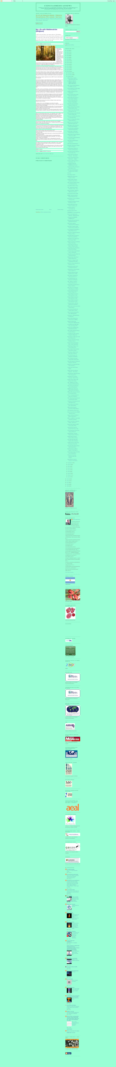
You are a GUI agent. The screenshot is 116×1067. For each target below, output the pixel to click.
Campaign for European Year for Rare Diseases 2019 (73, 202)
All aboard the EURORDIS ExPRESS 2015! (72, 218)
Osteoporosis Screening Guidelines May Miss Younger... (72, 456)
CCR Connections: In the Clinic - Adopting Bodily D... (74, 431)
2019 (68, 62)
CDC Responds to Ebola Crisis (73, 410)
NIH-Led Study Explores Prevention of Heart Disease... (73, 408)
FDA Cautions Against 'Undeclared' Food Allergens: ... (74, 224)
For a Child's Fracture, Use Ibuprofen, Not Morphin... (73, 279)
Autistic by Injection (70, 987)
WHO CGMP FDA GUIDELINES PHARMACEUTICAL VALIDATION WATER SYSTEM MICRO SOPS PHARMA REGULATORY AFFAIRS (73, 948)
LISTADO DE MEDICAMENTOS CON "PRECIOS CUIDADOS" (73, 1013)
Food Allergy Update (71, 174)
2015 (68, 69)
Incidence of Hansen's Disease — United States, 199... (73, 161)
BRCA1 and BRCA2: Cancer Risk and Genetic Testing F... (74, 418)
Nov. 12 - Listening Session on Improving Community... (73, 395)
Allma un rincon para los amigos (73, 1030)
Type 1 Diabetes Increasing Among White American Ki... (73, 359)
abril (69, 471)
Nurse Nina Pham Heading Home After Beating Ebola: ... (73, 446)
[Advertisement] (46, 199)
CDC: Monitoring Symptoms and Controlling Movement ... (74, 398)
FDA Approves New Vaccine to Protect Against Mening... (73, 126)
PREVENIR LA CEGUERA (72, 958)
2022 (68, 57)
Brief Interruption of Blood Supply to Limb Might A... (73, 449)
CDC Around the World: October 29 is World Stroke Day (73, 183)
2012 (68, 480)
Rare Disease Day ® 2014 (72, 210)
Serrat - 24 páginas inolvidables (75, 981)
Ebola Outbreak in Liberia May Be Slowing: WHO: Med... (74, 113)
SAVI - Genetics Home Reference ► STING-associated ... (73, 86)
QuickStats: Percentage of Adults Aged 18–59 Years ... (73, 146)
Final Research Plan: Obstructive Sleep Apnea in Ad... (73, 167)
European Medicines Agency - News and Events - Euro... (73, 297)
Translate (74, 39)
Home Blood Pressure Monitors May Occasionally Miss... (73, 236)
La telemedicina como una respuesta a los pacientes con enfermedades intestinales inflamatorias (75, 935)
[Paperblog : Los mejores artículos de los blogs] (68, 641)
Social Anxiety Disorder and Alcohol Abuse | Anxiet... (73, 309)
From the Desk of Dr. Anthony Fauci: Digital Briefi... (73, 404)
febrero (69, 475)
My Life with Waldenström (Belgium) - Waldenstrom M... (73, 214)
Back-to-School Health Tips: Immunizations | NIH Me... (73, 319)
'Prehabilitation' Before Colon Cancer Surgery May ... (73, 346)
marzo (69, 473)
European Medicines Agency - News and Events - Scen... (73, 294)
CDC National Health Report (73, 143)
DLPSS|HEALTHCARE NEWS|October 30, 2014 (72, 164)
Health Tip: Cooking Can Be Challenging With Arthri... (73, 260)
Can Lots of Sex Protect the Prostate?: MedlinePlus (72, 101)
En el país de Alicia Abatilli (72, 966)
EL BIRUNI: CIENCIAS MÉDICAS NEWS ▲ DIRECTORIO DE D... (72, 82)
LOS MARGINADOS (71, 889)
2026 (68, 50)
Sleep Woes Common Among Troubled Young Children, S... (73, 227)
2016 (68, 67)
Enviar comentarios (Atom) (46, 212)
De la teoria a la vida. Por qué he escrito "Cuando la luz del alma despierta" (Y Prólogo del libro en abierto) (75, 926)
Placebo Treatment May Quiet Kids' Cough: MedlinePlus (73, 343)
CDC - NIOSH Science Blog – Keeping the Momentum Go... (73, 383)
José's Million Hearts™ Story (73, 185)
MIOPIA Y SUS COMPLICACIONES (75, 960)
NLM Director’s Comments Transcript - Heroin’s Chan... (73, 377)
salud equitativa (76, 519)
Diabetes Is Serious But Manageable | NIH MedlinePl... (74, 322)
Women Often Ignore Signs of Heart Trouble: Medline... (73, 98)
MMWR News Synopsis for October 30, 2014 (72, 177)
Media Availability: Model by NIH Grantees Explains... (73, 191)
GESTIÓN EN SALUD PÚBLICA (73, 880)
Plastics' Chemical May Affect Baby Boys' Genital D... (73, 95)
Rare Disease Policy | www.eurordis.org (71, 208)
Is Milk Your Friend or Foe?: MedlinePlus (73, 92)
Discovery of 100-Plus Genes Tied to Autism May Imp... (74, 116)
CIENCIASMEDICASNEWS (58, 6)
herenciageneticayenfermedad (72, 874)
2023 (68, 55)
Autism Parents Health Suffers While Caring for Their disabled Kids (75, 990)
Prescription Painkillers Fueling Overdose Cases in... (73, 340)
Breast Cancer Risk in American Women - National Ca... (73, 422)
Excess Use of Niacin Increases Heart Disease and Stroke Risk (75, 953)
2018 (68, 64)
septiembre (70, 462)
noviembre (70, 74)
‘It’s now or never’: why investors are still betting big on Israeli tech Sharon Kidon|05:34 (73, 892)
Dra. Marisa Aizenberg (71, 931)
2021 (68, 59)
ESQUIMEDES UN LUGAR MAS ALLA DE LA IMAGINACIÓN (73, 996)
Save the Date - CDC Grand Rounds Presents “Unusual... (73, 132)
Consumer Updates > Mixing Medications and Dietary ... (73, 303)
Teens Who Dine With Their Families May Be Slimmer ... (73, 440)
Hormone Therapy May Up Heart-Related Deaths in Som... (74, 107)
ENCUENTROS (70, 979)
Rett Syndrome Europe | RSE (73, 193)
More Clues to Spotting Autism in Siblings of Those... (74, 233)
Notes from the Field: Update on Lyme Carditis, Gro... (73, 152)
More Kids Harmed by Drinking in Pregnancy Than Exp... (74, 362)
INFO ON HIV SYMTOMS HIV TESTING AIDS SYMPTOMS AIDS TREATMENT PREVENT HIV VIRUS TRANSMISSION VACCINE (73, 1018)
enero (69, 476)
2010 (68, 484)
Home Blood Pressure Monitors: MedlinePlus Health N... (73, 221)
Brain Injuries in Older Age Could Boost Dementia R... (74, 337)
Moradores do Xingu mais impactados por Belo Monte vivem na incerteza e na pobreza (73, 1007)
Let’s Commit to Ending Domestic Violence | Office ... (74, 138)
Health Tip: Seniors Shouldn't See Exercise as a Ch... (74, 263)
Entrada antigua (60, 209)
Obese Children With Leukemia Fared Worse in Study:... (73, 349)
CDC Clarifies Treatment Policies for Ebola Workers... (73, 331)
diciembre (70, 72)
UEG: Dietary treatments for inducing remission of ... (73, 276)
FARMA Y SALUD (70, 1011)
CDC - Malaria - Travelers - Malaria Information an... (72, 282)
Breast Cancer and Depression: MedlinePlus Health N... (73, 328)
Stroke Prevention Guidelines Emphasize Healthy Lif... (73, 104)
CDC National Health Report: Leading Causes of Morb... (73, 170)
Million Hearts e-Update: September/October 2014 (73, 78)
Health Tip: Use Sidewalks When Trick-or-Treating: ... (73, 365)
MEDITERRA (69, 1029)
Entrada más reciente (39, 209)
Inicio (50, 209)
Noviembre (68, 967)
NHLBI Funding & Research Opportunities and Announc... (73, 389)
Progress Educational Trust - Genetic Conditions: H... (73, 205)
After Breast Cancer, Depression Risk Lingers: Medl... (73, 239)
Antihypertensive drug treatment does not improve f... (73, 270)
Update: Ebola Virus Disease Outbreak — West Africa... (73, 155)
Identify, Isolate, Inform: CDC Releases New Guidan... (73, 380)
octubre (69, 76)
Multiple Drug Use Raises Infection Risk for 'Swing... (73, 437)
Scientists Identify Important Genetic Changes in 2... (73, 291)
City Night (73, 971)
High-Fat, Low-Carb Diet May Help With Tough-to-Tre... (73, 123)
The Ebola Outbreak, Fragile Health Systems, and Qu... (73, 273)
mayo (69, 469)
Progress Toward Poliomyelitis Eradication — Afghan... (73, 158)
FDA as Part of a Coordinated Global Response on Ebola (73, 288)
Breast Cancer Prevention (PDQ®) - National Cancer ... (74, 412)
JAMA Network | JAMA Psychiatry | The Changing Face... (74, 374)
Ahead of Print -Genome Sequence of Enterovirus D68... (74, 135)
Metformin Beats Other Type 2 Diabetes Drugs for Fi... (73, 257)
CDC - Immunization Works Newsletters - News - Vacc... (73, 188)
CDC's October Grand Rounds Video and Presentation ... (73, 386)
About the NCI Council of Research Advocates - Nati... (73, 428)
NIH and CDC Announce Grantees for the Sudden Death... (74, 392)
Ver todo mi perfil (69, 572)
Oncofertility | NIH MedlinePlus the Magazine (73, 316)
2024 (68, 53)
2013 (68, 479)
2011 (68, 482)
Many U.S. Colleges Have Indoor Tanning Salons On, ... (73, 119)
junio (69, 468)
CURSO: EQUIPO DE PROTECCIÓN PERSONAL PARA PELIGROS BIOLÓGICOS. (75, 899)
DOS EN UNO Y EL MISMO (72, 942)
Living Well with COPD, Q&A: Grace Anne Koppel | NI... (73, 325)
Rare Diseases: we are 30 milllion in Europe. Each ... (74, 199)
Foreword (69, 173)
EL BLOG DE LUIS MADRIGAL (70, 941)
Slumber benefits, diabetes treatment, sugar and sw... (73, 180)
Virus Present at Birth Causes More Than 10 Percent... (73, 352)
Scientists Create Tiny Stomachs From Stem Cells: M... (73, 110)
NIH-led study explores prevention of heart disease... (74, 306)
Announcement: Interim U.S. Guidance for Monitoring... (73, 149)
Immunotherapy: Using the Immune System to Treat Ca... (73, 434)
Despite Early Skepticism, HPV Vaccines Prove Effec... (73, 425)
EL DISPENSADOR (70, 869)
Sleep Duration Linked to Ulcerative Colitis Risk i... (73, 460)
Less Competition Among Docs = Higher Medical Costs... (74, 230)
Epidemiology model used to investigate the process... (73, 267)
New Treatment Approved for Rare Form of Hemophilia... (74, 452)
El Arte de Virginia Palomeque (72, 970)
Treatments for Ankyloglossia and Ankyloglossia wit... (74, 401)
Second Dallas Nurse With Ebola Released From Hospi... (73, 248)
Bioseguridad (69, 895)
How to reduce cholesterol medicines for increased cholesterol (75, 1023)
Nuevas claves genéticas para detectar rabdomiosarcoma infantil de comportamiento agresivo (73, 876)
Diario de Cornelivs (70, 922)
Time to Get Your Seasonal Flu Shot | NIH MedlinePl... (73, 313)
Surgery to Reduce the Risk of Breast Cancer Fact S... (73, 415)
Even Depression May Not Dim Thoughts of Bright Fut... (73, 334)
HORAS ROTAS (70, 912)
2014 (68, 71)
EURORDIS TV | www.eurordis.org (74, 212)
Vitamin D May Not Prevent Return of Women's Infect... (73, 245)
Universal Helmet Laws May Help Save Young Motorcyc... (74, 89)
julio (69, 466)
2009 (68, 486)
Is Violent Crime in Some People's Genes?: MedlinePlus (74, 251)
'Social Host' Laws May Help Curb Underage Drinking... (74, 254)
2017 (68, 66)
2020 (68, 60)
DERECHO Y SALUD (71, 904)
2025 (68, 52)
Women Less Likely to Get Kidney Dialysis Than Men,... (74, 242)
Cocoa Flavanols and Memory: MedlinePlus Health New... (73, 129)
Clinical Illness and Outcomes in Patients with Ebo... (73, 285)
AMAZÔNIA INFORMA (71, 1005)
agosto (69, 464)
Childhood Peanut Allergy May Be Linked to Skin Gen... (73, 443)
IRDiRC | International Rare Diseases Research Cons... (73, 196)
